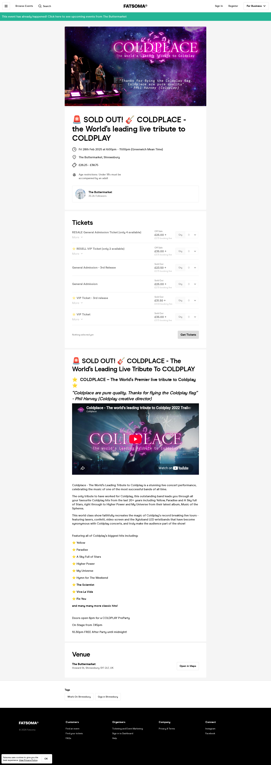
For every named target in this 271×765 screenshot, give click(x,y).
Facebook (210, 733)
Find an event (72, 728)
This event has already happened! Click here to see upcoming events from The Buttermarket (64, 16)
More (75, 237)
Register (233, 6)
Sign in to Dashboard (122, 733)
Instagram (210, 728)
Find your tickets (74, 733)
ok (46, 758)
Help (114, 738)
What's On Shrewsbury (79, 696)
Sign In (219, 6)
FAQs (68, 738)
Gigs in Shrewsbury (108, 696)
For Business (254, 6)
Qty (180, 234)
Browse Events (24, 6)
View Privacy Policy (28, 760)
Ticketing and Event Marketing (127, 728)
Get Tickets (188, 334)
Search (47, 6)
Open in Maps (188, 666)
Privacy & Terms (167, 728)
